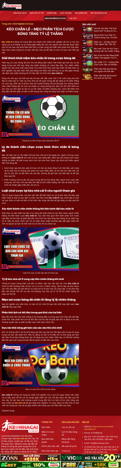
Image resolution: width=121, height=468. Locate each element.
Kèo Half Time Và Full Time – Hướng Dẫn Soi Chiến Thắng (106, 49)
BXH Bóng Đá (81, 13)
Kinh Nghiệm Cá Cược (55, 18)
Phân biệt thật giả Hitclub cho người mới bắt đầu (105, 70)
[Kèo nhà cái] (11, 5)
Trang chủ (6, 24)
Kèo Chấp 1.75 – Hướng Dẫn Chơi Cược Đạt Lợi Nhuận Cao (106, 63)
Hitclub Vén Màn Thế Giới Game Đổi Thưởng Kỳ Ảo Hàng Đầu (105, 29)
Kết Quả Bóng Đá (99, 13)
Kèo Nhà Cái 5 (20, 13)
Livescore (52, 13)
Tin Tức (73, 18)
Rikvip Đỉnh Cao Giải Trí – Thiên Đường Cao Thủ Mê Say (105, 36)
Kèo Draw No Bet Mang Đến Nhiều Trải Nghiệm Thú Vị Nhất (106, 56)
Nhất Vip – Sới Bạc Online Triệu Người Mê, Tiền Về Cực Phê (105, 43)
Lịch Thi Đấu (66, 13)
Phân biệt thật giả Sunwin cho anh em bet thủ (105, 76)
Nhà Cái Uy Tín (37, 13)
